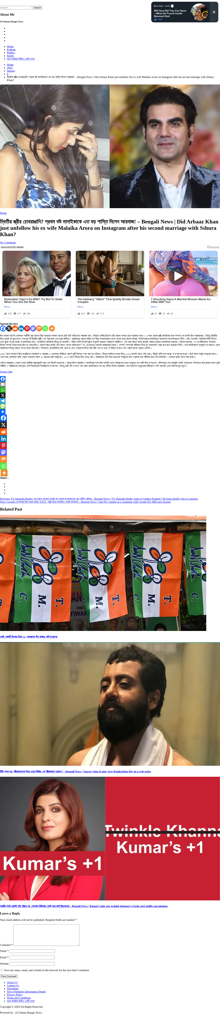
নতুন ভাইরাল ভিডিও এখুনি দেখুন (21, 58)
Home (10, 46)
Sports (10, 55)
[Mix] (39, 328)
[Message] (110, 406)
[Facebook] (3, 328)
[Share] (110, 412)
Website (4, 963)
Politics (11, 52)
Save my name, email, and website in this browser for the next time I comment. (47, 970)
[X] (9, 328)
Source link (6, 371)
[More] (52, 328)
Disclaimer (13, 988)
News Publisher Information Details (26, 991)
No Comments (8, 242)
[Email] (110, 384)
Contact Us (13, 985)
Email (4, 957)
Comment (6, 944)
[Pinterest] (27, 328)
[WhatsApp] (110, 390)
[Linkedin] (21, 328)
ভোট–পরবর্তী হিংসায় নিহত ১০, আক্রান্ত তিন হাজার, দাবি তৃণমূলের (28, 636)
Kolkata (11, 49)
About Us (12, 982)
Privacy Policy (15, 994)
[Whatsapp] (45, 328)
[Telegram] (110, 401)
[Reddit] (15, 328)
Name (4, 951)
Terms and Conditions (19, 997)
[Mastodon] (33, 328)
